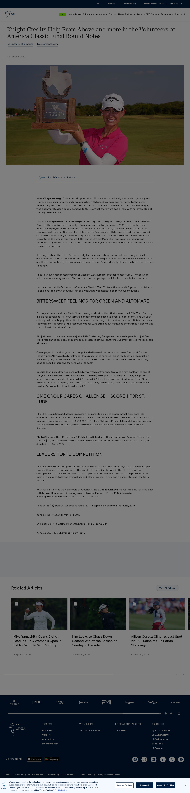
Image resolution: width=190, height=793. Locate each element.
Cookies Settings (124, 785)
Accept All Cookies (165, 785)
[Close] (185, 785)
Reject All (144, 785)
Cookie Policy (61, 790)
